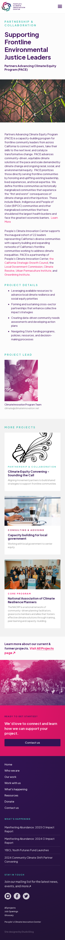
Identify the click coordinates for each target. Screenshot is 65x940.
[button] (60, 7)
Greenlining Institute (17, 274)
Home (8, 764)
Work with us (12, 783)
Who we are (12, 770)
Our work (10, 777)
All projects (10, 908)
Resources (11, 795)
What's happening (15, 789)
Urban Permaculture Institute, (33, 270)
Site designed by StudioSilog (19, 932)
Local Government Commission (23, 266)
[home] (13, 6)
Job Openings (11, 911)
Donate (9, 801)
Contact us (32, 742)
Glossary (9, 915)
